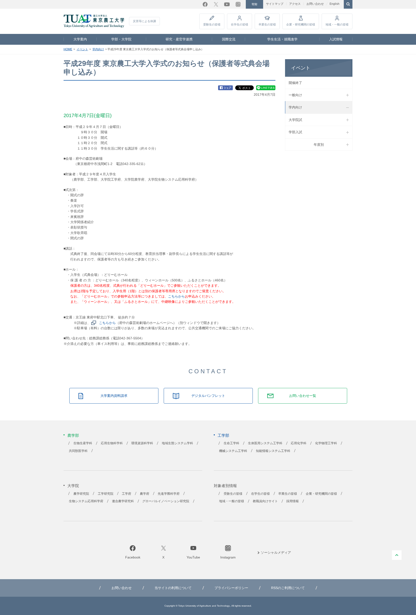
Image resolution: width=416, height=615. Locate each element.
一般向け (295, 95)
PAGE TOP (397, 555)
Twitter (216, 4)
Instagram (238, 4)
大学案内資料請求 (113, 396)
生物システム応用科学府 (86, 501)
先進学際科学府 (169, 493)
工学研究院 (105, 493)
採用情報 (292, 501)
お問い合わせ (315, 4)
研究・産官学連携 (179, 39)
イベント (82, 49)
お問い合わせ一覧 (302, 396)
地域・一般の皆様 (337, 24)
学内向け (98, 49)
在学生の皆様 (239, 24)
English (334, 4)
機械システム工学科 (233, 451)
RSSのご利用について (288, 588)
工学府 (126, 493)
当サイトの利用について (173, 588)
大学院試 (295, 120)
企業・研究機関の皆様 (300, 24)
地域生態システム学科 (177, 443)
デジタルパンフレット (208, 396)
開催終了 (295, 83)
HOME (68, 49)
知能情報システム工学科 (273, 451)
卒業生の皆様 (267, 24)
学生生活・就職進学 (282, 39)
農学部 (73, 435)
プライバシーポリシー (231, 588)
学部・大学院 (121, 39)
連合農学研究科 (123, 501)
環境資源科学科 (142, 443)
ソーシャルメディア (276, 552)
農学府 (144, 493)
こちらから (176, 296)
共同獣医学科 (78, 451)
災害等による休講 (144, 21)
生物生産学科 (82, 443)
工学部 (223, 435)
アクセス (295, 4)
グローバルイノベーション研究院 (165, 501)
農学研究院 (81, 493)
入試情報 (336, 39)
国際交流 (228, 39)
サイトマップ (274, 4)
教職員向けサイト (265, 501)
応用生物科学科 (112, 443)
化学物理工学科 (326, 443)
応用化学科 (298, 443)
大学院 (73, 486)
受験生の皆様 (212, 24)
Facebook (205, 4)
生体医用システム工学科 (265, 443)
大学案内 (80, 39)
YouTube (227, 4)
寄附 (254, 4)
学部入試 (295, 132)
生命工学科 (231, 443)
